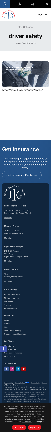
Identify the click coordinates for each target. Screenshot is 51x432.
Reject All (34, 427)
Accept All (19, 427)
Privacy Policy (20, 383)
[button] (3, 349)
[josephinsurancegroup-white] (14, 186)
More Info (8, 218)
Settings (39, 422)
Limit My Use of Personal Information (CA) (32, 389)
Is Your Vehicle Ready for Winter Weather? (22, 90)
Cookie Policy (35, 383)
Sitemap (16, 385)
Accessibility (8, 383)
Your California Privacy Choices (14, 387)
